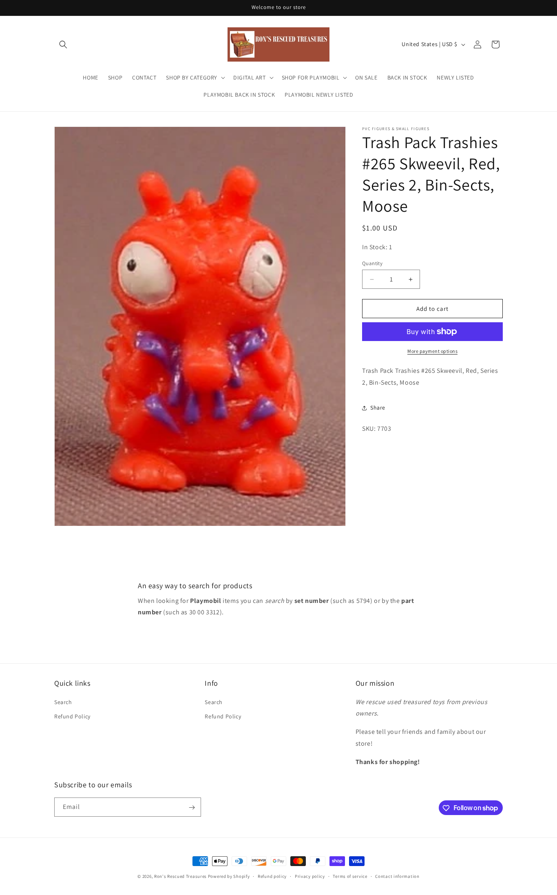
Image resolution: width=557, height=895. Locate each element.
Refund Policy (72, 716)
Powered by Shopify (229, 876)
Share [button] (377, 407)
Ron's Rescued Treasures (180, 876)
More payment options (432, 351)
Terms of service (350, 876)
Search (63, 701)
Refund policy (272, 876)
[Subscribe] (192, 807)
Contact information (397, 876)
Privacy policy (310, 876)
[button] (63, 44)
